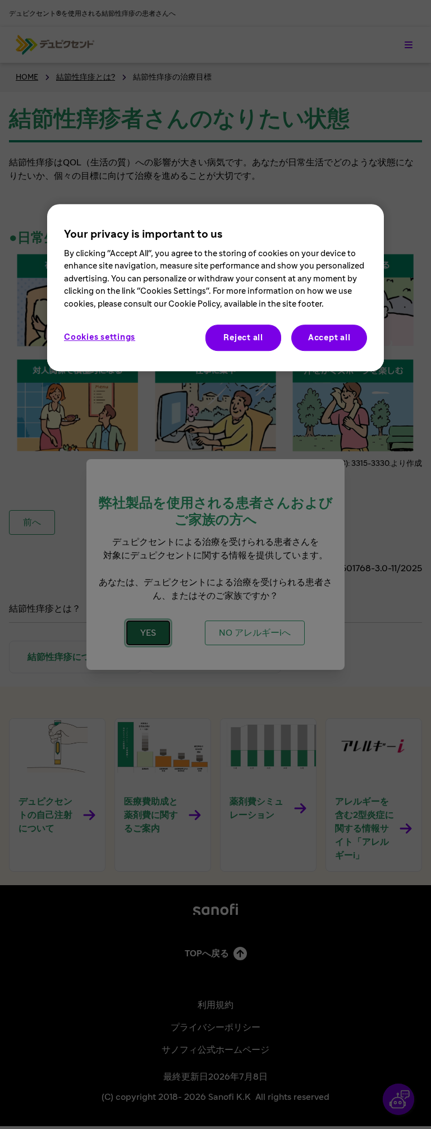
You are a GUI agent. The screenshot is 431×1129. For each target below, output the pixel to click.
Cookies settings (99, 337)
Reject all (243, 338)
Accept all (329, 338)
